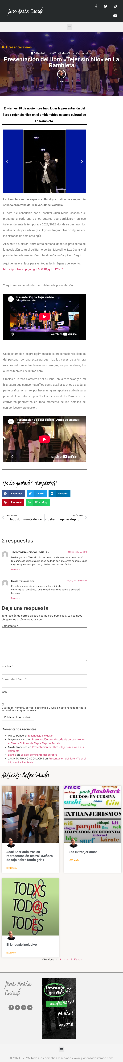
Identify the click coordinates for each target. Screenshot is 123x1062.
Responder (15, 569)
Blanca (12, 754)
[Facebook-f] (96, 6)
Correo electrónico (14, 679)
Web (4, 692)
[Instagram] (115, 6)
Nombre (7, 666)
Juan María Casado (25, 11)
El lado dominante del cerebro (38, 754)
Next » (78, 959)
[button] (69, 27)
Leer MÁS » (11, 868)
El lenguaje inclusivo (40, 735)
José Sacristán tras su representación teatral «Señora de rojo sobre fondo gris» (29, 856)
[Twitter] (105, 6)
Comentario (10, 626)
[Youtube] (115, 15)
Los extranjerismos (83, 852)
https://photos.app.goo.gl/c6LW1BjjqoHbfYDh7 (33, 269)
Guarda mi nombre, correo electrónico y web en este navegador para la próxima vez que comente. (44, 709)
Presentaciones (19, 47)
